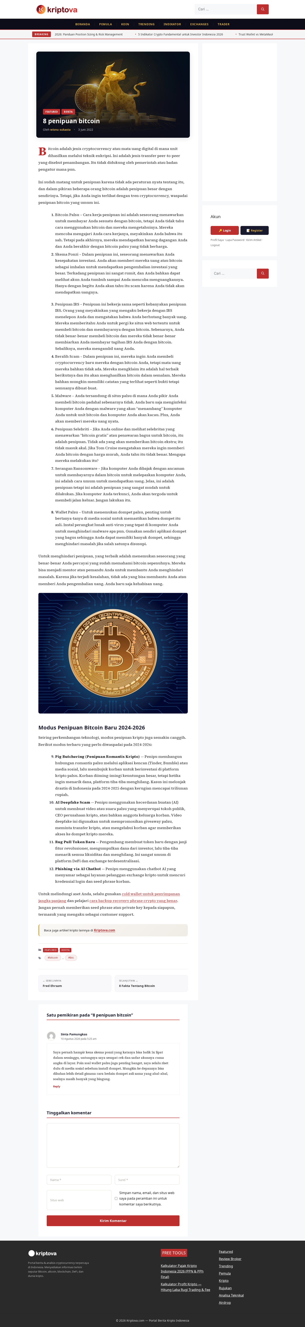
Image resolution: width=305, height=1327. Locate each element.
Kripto (224, 1280)
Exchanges (199, 24)
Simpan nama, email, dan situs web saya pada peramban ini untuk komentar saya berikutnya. (146, 1198)
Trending (146, 24)
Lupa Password (235, 240)
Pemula (105, 24)
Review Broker (230, 1259)
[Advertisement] (240, 125)
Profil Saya (217, 240)
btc (72, 957)
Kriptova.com (104, 930)
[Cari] (263, 9)
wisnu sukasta (60, 130)
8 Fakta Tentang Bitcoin (137, 986)
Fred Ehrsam (52, 986)
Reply (56, 1086)
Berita (68, 111)
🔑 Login (225, 230)
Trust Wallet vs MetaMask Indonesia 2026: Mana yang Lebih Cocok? (224, 34)
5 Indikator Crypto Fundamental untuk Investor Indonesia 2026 (121, 34)
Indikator (172, 24)
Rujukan (225, 1288)
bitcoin (53, 957)
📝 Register (254, 230)
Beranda (82, 24)
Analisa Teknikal (231, 1295)
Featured (51, 111)
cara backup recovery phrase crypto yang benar (133, 900)
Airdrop (225, 1302)
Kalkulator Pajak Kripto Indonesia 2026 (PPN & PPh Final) (182, 1271)
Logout (215, 245)
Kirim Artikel (253, 240)
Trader (224, 24)
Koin (125, 24)
